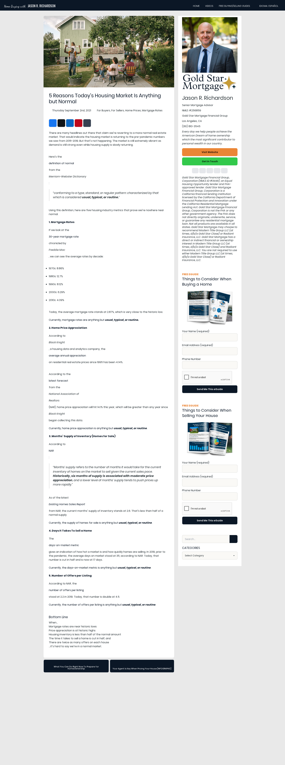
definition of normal (61, 163)
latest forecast (58, 381)
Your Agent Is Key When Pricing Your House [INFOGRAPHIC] (142, 668)
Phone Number (191, 359)
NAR (51, 451)
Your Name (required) (195, 331)
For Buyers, (104, 110)
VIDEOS (209, 6)
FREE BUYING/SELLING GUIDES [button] (234, 6)
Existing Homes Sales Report (67, 504)
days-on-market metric (64, 545)
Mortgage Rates (152, 110)
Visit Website (210, 152)
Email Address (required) (197, 345)
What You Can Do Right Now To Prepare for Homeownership (76, 667)
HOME (196, 6)
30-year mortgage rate (64, 237)
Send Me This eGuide (210, 389)
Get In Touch (210, 161)
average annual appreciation (67, 355)
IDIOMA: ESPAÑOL (268, 6)
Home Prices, (133, 110)
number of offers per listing (66, 590)
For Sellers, (118, 110)
